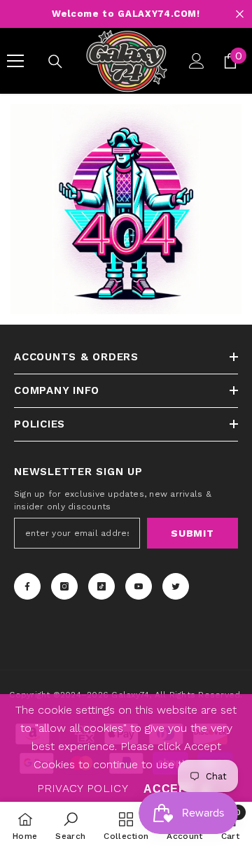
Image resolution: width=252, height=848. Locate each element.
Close (239, 14)
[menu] (15, 60)
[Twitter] (175, 586)
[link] (70, 825)
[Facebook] (27, 586)
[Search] (55, 61)
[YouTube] (138, 586)
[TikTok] (101, 586)
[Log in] (196, 61)
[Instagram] (64, 586)
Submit (192, 533)
